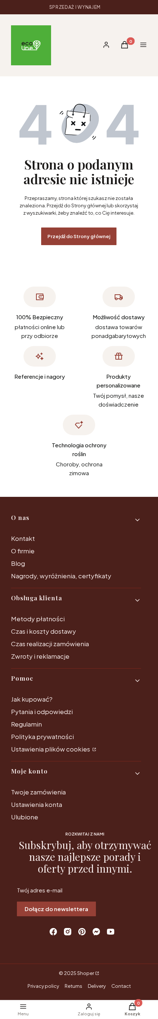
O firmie (23, 551)
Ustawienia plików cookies (51, 749)
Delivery (97, 986)
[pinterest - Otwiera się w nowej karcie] (82, 931)
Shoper (85, 973)
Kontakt (23, 538)
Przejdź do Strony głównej (78, 236)
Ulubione (24, 817)
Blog (18, 563)
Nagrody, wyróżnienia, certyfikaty (61, 576)
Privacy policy (43, 986)
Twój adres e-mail (39, 890)
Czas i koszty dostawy (43, 631)
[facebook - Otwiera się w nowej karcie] (53, 931)
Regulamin (26, 724)
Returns (73, 986)
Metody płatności (38, 619)
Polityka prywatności (42, 736)
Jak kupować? (32, 699)
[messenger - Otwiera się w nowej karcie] (96, 931)
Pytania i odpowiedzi (42, 711)
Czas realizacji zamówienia (50, 644)
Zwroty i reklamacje (40, 656)
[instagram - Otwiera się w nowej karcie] (67, 931)
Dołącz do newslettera (56, 908)
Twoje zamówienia (38, 792)
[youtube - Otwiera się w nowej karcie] (110, 931)
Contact (121, 986)
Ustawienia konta (36, 804)
